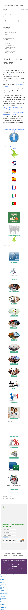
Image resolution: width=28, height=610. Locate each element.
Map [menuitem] (1, 601)
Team (22, 552)
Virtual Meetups (9, 45)
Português (14, 206)
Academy (14, 376)
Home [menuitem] (1, 576)
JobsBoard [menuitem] (2, 606)
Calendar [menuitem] (2, 587)
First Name (5, 527)
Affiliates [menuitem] (2, 581)
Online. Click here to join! (10, 33)
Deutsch (14, 173)
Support (5, 555)
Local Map (14, 315)
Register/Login (11, 552)
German (18, 112)
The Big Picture (14, 489)
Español (14, 181)
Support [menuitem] (2, 592)
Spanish (22, 112)
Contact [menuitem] (2, 590)
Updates (13, 553)
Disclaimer (21, 555)
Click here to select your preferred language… (14, 147)
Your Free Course (14, 402)
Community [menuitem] (2, 603)
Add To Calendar (11, 21)
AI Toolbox (14, 279)
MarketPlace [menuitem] (3, 598)
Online (7, 52)
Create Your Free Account (14, 235)
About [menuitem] (1, 577)
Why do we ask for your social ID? (9, 247)
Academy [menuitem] (2, 609)
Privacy (15, 555)
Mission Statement (14, 436)
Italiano (14, 198)
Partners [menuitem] (2, 582)
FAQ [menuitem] (1, 588)
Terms (10, 555)
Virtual (11, 52)
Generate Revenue (14, 458)
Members (13, 51)
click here (8, 74)
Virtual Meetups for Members (10, 47)
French (4, 114)
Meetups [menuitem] (2, 604)
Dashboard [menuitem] (2, 596)
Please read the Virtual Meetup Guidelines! (14, 130)
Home (4, 552)
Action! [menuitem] (1, 595)
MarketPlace (14, 291)
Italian (8, 114)
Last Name (5, 530)
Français (14, 189)
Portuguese (14, 114)
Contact (19, 553)
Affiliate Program (14, 447)
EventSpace (14, 364)
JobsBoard (14, 352)
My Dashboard (14, 262)
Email (4, 534)
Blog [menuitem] (1, 585)
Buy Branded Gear (14, 418)
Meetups (7, 43)
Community (14, 328)
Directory (14, 303)
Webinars (14, 388)
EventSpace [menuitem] (3, 607)
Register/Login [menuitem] (3, 593)
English (13, 112)
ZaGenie (11, 560)
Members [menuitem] (2, 579)
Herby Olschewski (17, 568)
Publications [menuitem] (3, 584)
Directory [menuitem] (2, 599)
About (17, 552)
